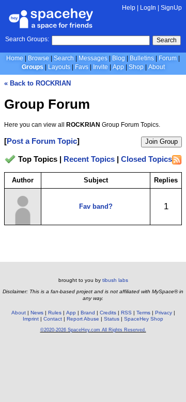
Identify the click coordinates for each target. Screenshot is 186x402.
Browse (38, 58)
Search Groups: (27, 39)
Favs (81, 67)
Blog (118, 58)
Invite (100, 67)
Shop (136, 67)
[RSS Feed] (177, 159)
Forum (168, 58)
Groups (32, 67)
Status (111, 319)
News (36, 312)
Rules (54, 312)
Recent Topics (89, 159)
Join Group (161, 141)
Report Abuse (83, 319)
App (118, 67)
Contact (52, 319)
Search (167, 40)
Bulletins (142, 58)
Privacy (163, 312)
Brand (88, 312)
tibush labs (115, 280)
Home (14, 58)
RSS (126, 312)
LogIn (148, 7)
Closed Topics (146, 159)
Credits (108, 312)
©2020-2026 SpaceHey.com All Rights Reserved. (93, 329)
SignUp (171, 7)
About (156, 67)
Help (128, 7)
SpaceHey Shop (143, 319)
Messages (93, 58)
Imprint (31, 319)
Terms (143, 312)
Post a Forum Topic (42, 141)
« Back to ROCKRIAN (37, 83)
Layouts (59, 67)
